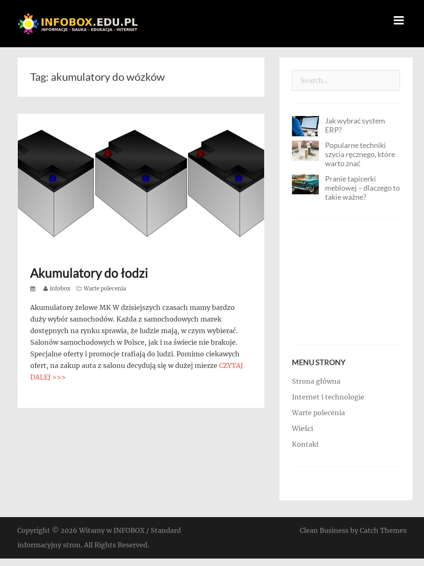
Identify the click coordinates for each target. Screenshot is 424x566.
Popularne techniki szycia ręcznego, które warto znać (360, 154)
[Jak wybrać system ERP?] (305, 125)
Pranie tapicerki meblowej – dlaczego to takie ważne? (362, 187)
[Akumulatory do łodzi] (141, 183)
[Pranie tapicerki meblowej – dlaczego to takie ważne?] (305, 183)
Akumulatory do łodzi (89, 272)
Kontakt (305, 444)
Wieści (302, 428)
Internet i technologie (328, 397)
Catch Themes (383, 530)
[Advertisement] (346, 280)
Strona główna (316, 381)
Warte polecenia (105, 288)
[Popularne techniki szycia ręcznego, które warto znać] (305, 150)
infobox (60, 288)
